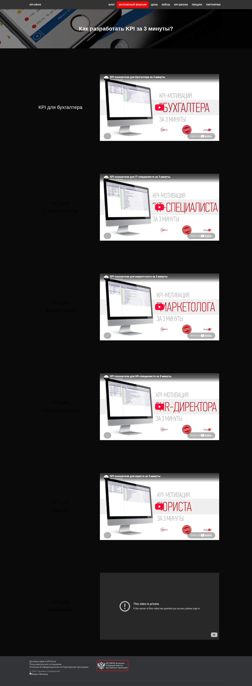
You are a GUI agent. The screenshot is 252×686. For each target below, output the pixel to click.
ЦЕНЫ (154, 4)
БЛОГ (112, 4)
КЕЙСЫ (166, 4)
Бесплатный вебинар (133, 4)
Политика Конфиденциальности (46, 667)
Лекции (197, 4)
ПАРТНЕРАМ (213, 4)
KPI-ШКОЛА (181, 4)
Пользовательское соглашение (46, 664)
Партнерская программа (75, 667)
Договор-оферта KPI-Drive (43, 661)
